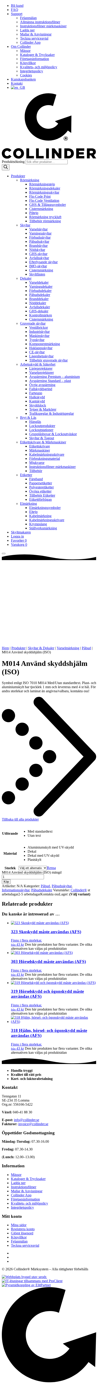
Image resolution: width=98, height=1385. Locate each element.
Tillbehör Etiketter (42, 495)
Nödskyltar (37, 250)
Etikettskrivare (39, 446)
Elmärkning (28, 503)
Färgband (36, 479)
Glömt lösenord (22, 1233)
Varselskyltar (38, 229)
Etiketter (26, 475)
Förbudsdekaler (40, 291)
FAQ (14, 10)
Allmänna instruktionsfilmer (40, 22)
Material (10, 853)
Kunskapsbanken (23, 79)
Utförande (10, 833)
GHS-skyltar (38, 254)
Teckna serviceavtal (34, 38)
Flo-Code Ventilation (44, 200)
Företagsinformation (34, 59)
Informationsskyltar (15, 890)
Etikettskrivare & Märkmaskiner (43, 442)
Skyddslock (37, 405)
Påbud (86, 648)
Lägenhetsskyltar (41, 356)
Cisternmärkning (41, 209)
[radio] (51, 831)
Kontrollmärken (40, 315)
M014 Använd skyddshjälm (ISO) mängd (32, 872)
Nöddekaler (37, 303)
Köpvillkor (28, 63)
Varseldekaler (39, 282)
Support (16, 14)
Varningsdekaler (40, 286)
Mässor (25, 51)
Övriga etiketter (40, 491)
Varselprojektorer (41, 372)
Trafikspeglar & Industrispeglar (51, 413)
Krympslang (38, 524)
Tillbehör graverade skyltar (48, 360)
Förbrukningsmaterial (44, 458)
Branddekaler (39, 299)
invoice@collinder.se (33, 1124)
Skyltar (25, 225)
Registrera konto (23, 1229)
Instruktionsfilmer (23, 1187)
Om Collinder (21, 46)
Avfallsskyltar (39, 258)
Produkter (18, 176)
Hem (5, 648)
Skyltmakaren (21, 532)
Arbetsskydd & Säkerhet (37, 364)
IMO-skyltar (38, 266)
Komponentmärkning (44, 344)
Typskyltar (36, 340)
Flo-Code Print (40, 196)
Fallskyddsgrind (40, 389)
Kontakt (17, 83)
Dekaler (25, 278)
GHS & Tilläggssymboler (47, 205)
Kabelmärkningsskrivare (46, 454)
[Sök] (6, 167)
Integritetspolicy (31, 71)
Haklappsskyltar (40, 348)
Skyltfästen (37, 274)
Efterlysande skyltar (43, 262)
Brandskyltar (38, 246)
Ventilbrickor (38, 327)
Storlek (10, 868)
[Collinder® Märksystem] (49, 157)
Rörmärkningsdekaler (44, 188)
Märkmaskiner (39, 450)
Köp (6, 881)
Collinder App (30, 42)
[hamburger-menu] (3, 553)
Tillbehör (35, 471)
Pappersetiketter (40, 483)
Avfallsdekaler (39, 307)
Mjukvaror (36, 463)
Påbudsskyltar (39, 241)
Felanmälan (28, 18)
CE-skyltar (37, 352)
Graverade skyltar (33, 323)
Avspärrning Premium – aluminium (54, 377)
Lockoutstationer (41, 430)
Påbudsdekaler (39, 295)
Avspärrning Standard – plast (50, 381)
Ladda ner (27, 30)
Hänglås (35, 422)
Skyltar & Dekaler (41, 648)
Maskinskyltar (39, 336)
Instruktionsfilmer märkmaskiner (43, 26)
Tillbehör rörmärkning (45, 221)
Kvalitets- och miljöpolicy (38, 67)
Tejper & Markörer (42, 409)
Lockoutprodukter (42, 426)
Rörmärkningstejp (42, 184)
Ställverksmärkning (43, 528)
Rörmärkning (29, 180)
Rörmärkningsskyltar (44, 192)
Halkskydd (37, 397)
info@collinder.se (26, 1120)
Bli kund (17, 6)
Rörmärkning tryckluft (45, 217)
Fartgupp (35, 393)
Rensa (51, 868)
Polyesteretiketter (41, 487)
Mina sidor (18, 1225)
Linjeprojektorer (40, 368)
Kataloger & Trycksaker (37, 55)
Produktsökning (14, 162)
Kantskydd (37, 401)
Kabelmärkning (40, 516)
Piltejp (33, 213)
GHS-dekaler (38, 311)
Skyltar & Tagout (41, 438)
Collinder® (79, 890)
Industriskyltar (39, 332)
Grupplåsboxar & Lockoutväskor (53, 434)
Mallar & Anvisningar (36, 34)
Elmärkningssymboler (45, 508)
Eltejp (33, 512)
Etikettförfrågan (40, 499)
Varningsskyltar (40, 233)
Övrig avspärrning (42, 385)
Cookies (26, 75)
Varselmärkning (68, 648)
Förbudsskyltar (40, 237)
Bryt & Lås (28, 418)
